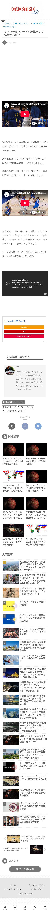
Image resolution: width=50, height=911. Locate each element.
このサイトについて (13, 889)
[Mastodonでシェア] (13, 662)
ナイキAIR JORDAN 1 (14, 321)
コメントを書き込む (25, 869)
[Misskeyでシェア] (28, 662)
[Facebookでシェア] (25, 426)
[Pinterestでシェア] (28, 671)
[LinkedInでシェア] (36, 671)
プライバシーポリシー (37, 885)
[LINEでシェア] (21, 671)
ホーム (13, 885)
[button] (44, 548)
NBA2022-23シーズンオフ (14, 402)
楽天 (24, 331)
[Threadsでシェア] (43, 662)
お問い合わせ (37, 889)
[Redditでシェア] (6, 671)
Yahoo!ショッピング (24, 336)
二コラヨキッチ (10, 407)
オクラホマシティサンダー (14, 411)
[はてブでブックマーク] (38, 426)
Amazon (24, 327)
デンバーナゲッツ (26, 407)
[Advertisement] (25, 72)
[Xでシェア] (11, 426)
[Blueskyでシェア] (21, 662)
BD (17, 367)
